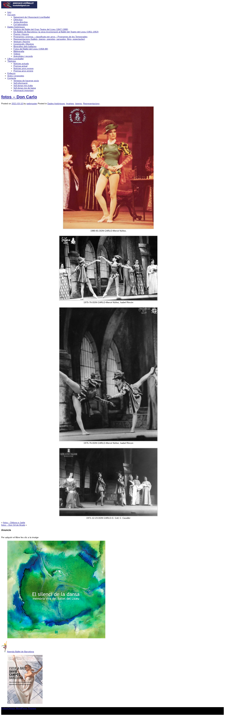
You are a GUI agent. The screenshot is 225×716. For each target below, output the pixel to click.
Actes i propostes (15, 76)
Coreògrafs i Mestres (23, 44)
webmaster (31, 103)
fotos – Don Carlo (19, 97)
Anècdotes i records (23, 56)
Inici (9, 12)
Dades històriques (16, 27)
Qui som (11, 14)
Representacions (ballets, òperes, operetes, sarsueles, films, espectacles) (49, 39)
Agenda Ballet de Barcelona (20, 651)
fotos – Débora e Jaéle (14, 522)
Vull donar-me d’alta (23, 85)
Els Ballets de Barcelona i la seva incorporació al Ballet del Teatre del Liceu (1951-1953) (56, 32)
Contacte (11, 78)
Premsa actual (20, 66)
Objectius (17, 19)
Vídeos (16, 54)
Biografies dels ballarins (24, 46)
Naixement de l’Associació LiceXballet (31, 17)
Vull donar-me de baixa (24, 88)
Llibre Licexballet (15, 58)
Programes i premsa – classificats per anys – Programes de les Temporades (50, 36)
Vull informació (20, 83)
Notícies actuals (21, 63)
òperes (78, 103)
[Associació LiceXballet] (19, 7)
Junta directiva (20, 22)
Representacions (91, 103)
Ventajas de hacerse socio (26, 80)
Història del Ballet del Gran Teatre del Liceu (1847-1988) (40, 29)
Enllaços (11, 73)
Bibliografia (18, 51)
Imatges (70, 103)
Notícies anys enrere (23, 68)
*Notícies (11, 61)
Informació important (23, 90)
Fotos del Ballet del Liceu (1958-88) (30, 49)
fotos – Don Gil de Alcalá (13, 525)
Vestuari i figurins (21, 41)
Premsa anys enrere (23, 71)
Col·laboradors (20, 24)
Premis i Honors (21, 34)
